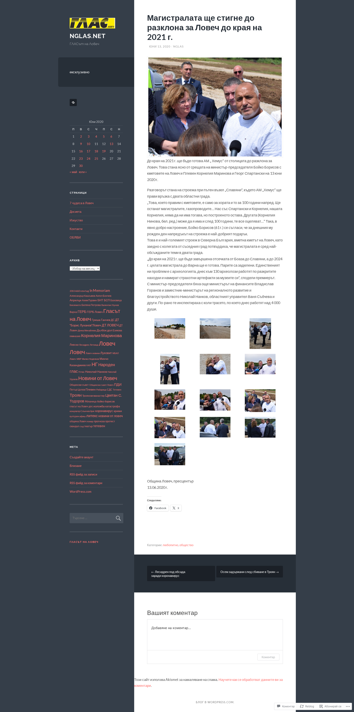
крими (118, 411)
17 (88, 151)
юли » (83, 172)
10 (88, 144)
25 (96, 158)
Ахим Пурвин (89, 300)
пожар (90, 421)
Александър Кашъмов (82, 295)
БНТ (100, 300)
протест (110, 421)
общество (186, 545)
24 (88, 158)
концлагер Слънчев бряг (82, 411)
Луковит (106, 353)
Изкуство (76, 220)
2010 (72, 291)
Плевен (91, 389)
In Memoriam (100, 290)
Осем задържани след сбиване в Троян (249, 572)
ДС (113, 319)
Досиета (75, 211)
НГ (95, 364)
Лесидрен (84, 344)
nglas (178, 46)
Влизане (76, 465)
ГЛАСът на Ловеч (84, 541)
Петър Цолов (77, 389)
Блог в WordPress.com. (215, 702)
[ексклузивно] (74, 102)
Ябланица (90, 401)
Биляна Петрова (91, 304)
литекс (92, 416)
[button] (169, 329)
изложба (99, 406)
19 (104, 151)
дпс (91, 406)
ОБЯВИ (75, 237)
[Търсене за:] (96, 518)
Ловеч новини (93, 353)
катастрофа (112, 406)
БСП (107, 300)
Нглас (81, 371)
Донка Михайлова (87, 330)
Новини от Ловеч (97, 378)
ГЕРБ (82, 311)
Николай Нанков (96, 371)
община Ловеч (78, 421)
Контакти (76, 229)
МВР (79, 359)
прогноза (99, 421)
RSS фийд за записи (83, 474)
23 (81, 158)
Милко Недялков (90, 359)
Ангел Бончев (103, 295)
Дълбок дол (104, 330)
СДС (109, 389)
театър (88, 426)
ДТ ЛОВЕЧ (110, 325)
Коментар (268, 657)
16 (81, 151)
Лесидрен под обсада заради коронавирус (168, 573)
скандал (74, 426)
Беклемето (75, 305)
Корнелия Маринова (101, 335)
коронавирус (104, 411)
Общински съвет (79, 385)
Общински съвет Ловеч (101, 385)
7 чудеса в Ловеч (82, 203)
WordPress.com (80, 491)
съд (82, 426)
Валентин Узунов (110, 305)
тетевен (99, 426)
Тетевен (117, 389)
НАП (88, 365)
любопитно (170, 545)
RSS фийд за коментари (86, 483)
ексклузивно (79, 72)
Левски (74, 344)
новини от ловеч (110, 416)
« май (73, 172)
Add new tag (82, 290)
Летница (94, 344)
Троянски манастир (93, 395)
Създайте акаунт (81, 457)
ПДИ (117, 384)
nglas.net (88, 36)
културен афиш (78, 416)
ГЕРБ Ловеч (95, 312)
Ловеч (107, 343)
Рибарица (101, 389)
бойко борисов (106, 401)
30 (81, 166)
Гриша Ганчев (101, 319)
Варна (73, 312)
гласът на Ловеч (79, 406)
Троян (76, 395)
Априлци (75, 300)
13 (111, 144)
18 (96, 151)
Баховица (116, 300)
